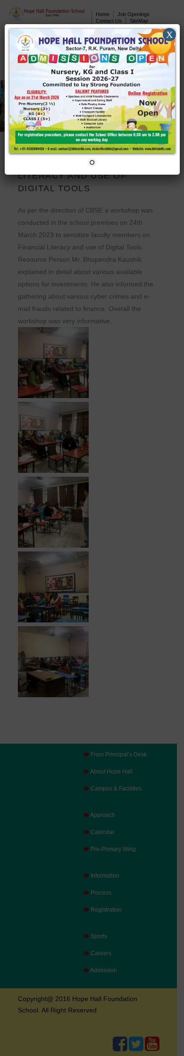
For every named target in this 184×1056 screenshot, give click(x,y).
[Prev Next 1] (92, 99)
